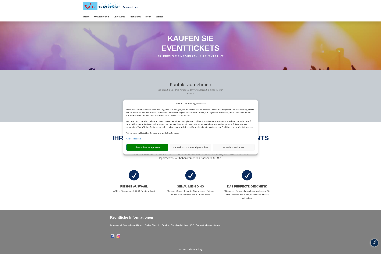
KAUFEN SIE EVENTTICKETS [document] (190, 43)
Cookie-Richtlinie (133, 138)
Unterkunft (119, 16)
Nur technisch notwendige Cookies (190, 147)
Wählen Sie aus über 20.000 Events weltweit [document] (134, 191)
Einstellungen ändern (234, 147)
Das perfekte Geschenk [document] (247, 186)
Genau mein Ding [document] (190, 186)
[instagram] (118, 237)
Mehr (148, 16)
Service (159, 16)
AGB (192, 225)
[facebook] (113, 237)
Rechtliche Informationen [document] (131, 217)
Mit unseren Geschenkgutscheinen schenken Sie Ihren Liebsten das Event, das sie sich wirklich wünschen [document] (247, 194)
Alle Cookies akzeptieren (147, 147)
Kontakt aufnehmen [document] (190, 84)
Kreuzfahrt (135, 16)
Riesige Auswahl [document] (134, 186)
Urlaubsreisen (101, 16)
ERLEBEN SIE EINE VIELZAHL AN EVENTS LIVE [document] (190, 56)
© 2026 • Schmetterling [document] (190, 249)
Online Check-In (152, 225)
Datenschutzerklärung (132, 225)
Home (86, 16)
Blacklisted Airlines (179, 225)
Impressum (115, 225)
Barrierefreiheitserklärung (208, 225)
